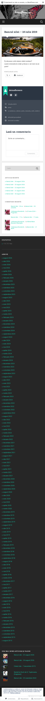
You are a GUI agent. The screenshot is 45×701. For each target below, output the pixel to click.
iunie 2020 (7, 499)
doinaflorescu (22, 12)
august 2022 (7, 416)
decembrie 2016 (9, 598)
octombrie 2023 (9, 370)
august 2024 (7, 337)
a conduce (11, 111)
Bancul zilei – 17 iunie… (32, 217)
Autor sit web (16, 95)
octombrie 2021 (9, 449)
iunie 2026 (7, 265)
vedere (37, 111)
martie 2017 (7, 591)
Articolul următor (13, 120)
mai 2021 (6, 466)
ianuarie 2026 (8, 281)
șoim (22, 111)
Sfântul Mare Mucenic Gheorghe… (23, 222)
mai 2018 (6, 571)
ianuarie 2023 (8, 400)
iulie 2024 (6, 340)
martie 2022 (7, 433)
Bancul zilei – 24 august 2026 (15, 181)
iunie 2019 (7, 532)
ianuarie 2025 (8, 321)
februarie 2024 (8, 357)
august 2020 (7, 492)
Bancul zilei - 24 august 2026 (24, 660)
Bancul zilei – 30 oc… (17, 206)
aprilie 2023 (7, 390)
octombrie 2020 (9, 486)
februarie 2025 (8, 317)
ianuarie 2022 (8, 439)
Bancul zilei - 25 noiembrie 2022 (25, 678)
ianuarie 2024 (8, 360)
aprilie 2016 (7, 614)
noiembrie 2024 (8, 327)
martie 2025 (7, 314)
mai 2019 (6, 535)
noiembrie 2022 (8, 406)
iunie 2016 (7, 607)
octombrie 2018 (9, 555)
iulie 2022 (6, 420)
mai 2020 (6, 502)
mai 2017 (6, 584)
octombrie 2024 (9, 331)
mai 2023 (6, 387)
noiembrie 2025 (8, 288)
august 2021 (7, 456)
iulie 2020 (6, 495)
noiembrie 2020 (8, 482)
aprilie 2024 (7, 350)
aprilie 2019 (7, 538)
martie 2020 (7, 509)
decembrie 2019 (9, 512)
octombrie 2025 (9, 291)
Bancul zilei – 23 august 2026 (15, 184)
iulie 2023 (6, 380)
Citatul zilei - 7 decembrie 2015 (25, 666)
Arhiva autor (11, 95)
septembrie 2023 (9, 373)
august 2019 (7, 525)
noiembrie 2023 (8, 367)
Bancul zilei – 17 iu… (17, 217)
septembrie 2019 (9, 522)
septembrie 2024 (9, 334)
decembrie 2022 (9, 403)
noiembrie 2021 (8, 446)
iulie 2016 (6, 604)
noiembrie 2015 (8, 631)
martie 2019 (7, 542)
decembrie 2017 (9, 581)
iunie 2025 (7, 304)
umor (9, 107)
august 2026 (7, 258)
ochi (32, 111)
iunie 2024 (7, 344)
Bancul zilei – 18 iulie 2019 (20, 32)
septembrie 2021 (9, 452)
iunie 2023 (7, 383)
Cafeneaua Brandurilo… (18, 211)
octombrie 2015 (9, 634)
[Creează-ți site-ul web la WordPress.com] (22, 2)
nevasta (28, 111)
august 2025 (7, 297)
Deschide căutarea (41, 22)
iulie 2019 (6, 528)
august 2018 (7, 561)
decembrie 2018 (9, 548)
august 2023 (7, 377)
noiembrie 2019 (8, 515)
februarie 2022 (8, 436)
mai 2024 (6, 347)
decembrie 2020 (9, 479)
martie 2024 (7, 354)
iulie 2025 (6, 301)
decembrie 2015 (9, 627)
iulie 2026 (6, 261)
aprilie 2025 (7, 311)
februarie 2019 (8, 545)
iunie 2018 (7, 568)
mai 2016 (6, 611)
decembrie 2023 (9, 364)
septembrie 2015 (9, 637)
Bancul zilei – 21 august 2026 (15, 190)
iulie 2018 (6, 565)
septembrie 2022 (9, 413)
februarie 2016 (8, 621)
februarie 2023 (8, 396)
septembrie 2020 (9, 489)
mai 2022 (6, 426)
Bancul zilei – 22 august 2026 (15, 187)
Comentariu (31, 153)
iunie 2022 (7, 423)
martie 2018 (7, 578)
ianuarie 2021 (8, 476)
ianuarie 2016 (8, 624)
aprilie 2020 (7, 505)
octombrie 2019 (9, 519)
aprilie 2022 (7, 429)
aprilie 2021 (7, 469)
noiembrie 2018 (8, 551)
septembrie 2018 (9, 558)
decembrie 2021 (9, 443)
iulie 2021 (6, 459)
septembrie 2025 (9, 294)
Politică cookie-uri (15, 693)
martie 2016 (7, 617)
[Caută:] (22, 168)
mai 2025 (6, 307)
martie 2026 (7, 274)
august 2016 (7, 601)
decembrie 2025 (9, 284)
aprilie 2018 (7, 575)
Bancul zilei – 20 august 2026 (15, 194)
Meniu (3, 22)
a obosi (18, 111)
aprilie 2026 (7, 271)
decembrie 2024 (9, 324)
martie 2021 (7, 472)
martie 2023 (7, 393)
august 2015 (7, 641)
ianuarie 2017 (8, 594)
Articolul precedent (14, 117)
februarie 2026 (8, 278)
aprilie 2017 (7, 588)
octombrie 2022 (9, 410)
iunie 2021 (7, 462)
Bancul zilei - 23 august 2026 (24, 655)
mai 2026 (6, 268)
